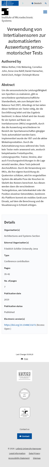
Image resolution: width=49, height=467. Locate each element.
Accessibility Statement (19, 458)
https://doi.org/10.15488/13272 (20, 324)
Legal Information (17, 453)
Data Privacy (34, 453)
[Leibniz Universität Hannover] (10, 3)
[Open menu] (45, 12)
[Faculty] (22, 3)
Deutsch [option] (38, 3)
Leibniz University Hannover (28, 448)
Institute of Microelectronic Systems (17, 19)
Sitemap (37, 458)
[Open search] (46, 3)
